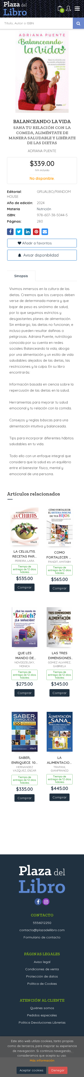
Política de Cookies (42, 983)
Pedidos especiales (42, 1015)
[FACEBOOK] (38, 901)
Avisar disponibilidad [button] (40, 255)
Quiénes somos (42, 1008)
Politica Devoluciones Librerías (42, 1022)
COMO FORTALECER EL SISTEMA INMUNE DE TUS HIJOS (59, 554)
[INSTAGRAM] (45, 901)
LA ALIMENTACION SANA (59, 760)
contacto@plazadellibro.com (42, 930)
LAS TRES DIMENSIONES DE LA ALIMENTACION (59, 655)
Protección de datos (42, 976)
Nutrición (44, 209)
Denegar (57, 1070)
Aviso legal (42, 962)
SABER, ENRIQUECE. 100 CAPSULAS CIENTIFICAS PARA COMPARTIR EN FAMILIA (24, 760)
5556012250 (42, 923)
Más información (42, 1060)
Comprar (25, 587)
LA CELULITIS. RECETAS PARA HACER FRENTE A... (24, 553)
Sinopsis (21, 276)
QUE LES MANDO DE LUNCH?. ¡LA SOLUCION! (24, 655)
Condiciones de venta (42, 969)
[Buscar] (78, 23)
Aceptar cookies (31, 1070)
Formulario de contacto (42, 937)
